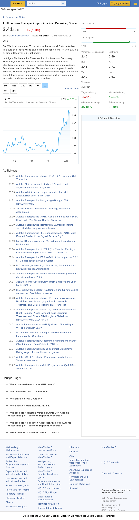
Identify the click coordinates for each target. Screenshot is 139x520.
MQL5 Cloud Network (49, 488)
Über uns (74, 447)
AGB (72, 455)
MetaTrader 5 (109, 447)
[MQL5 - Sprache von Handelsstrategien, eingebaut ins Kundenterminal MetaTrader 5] (5, 3)
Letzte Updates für (47, 456)
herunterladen (45, 498)
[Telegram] (109, 485)
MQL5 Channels (110, 462)
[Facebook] (104, 485)
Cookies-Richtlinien (80, 484)
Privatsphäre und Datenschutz (79, 478)
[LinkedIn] (125, 485)
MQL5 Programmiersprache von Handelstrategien (49, 481)
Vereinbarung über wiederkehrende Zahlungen (80, 463)
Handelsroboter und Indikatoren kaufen (16, 480)
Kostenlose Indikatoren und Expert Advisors (18, 456)
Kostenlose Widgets (16, 506)
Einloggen (102, 3)
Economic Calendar (112, 473)
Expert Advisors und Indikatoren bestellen (17, 473)
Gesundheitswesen (20, 35)
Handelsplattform (47, 449)
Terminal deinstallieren (50, 508)
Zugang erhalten (120, 3)
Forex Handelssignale (17, 485)
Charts (9, 502)
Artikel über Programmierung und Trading (17, 464)
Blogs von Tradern (15, 498)
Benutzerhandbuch (48, 473)
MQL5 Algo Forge (47, 492)
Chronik (74, 451)
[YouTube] (120, 485)
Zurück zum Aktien (15, 17)
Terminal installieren (48, 503)
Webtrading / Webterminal (12, 449)
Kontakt (74, 488)
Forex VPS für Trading (17, 489)
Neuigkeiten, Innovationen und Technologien (47, 464)
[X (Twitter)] (114, 485)
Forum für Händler (15, 493)
